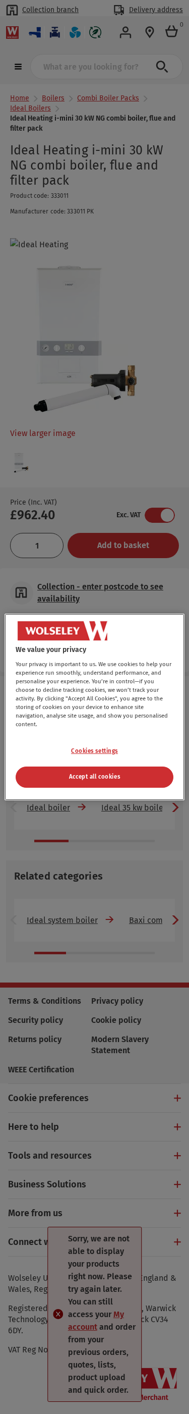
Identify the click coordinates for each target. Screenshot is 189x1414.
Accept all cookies (94, 776)
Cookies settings (94, 750)
